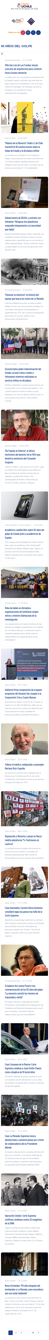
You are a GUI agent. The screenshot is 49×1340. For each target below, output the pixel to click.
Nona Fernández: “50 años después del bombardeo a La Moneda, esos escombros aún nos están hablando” (24, 1289)
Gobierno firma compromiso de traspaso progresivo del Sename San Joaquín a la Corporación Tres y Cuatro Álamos (23, 693)
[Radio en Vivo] (23, 32)
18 (33, 1333)
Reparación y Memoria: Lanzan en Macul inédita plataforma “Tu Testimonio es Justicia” (23, 839)
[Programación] (28, 32)
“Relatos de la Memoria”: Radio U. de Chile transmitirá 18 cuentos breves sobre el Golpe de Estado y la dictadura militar (24, 146)
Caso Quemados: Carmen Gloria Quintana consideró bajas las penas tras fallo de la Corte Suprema (23, 911)
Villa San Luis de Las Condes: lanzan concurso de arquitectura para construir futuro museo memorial (23, 68)
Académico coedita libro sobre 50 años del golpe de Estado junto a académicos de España (24, 533)
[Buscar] (33, 32)
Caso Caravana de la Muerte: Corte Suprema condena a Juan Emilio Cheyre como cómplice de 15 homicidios (23, 1068)
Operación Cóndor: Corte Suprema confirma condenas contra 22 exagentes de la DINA (23, 1219)
